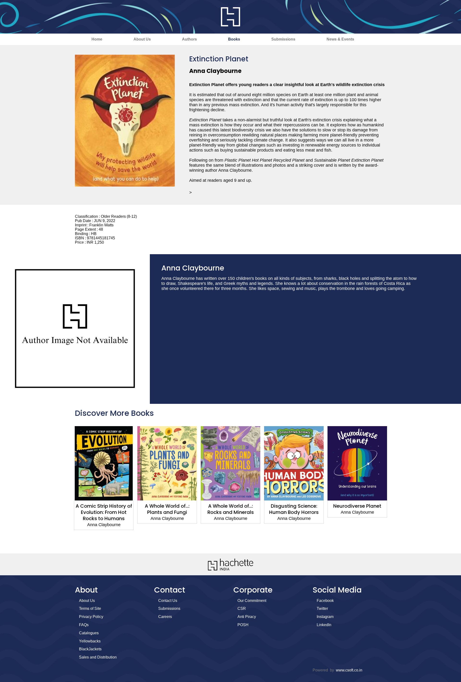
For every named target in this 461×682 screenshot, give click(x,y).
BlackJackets (90, 649)
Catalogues (89, 633)
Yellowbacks (90, 641)
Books (234, 39)
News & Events (340, 39)
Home (96, 39)
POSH (243, 625)
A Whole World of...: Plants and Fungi (104, 509)
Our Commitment (251, 601)
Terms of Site (90, 608)
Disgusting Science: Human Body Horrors (231, 509)
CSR (241, 608)
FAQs (84, 625)
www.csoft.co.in (349, 670)
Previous (66, 487)
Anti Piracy (246, 617)
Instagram (325, 617)
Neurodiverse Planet (295, 506)
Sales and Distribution (98, 657)
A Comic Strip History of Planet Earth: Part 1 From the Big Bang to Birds (358, 512)
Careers (165, 617)
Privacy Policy (91, 617)
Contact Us (167, 601)
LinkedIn (324, 625)
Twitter (322, 608)
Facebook (325, 601)
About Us (142, 39)
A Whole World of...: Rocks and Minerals (168, 509)
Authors (189, 39)
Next (395, 487)
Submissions (283, 39)
